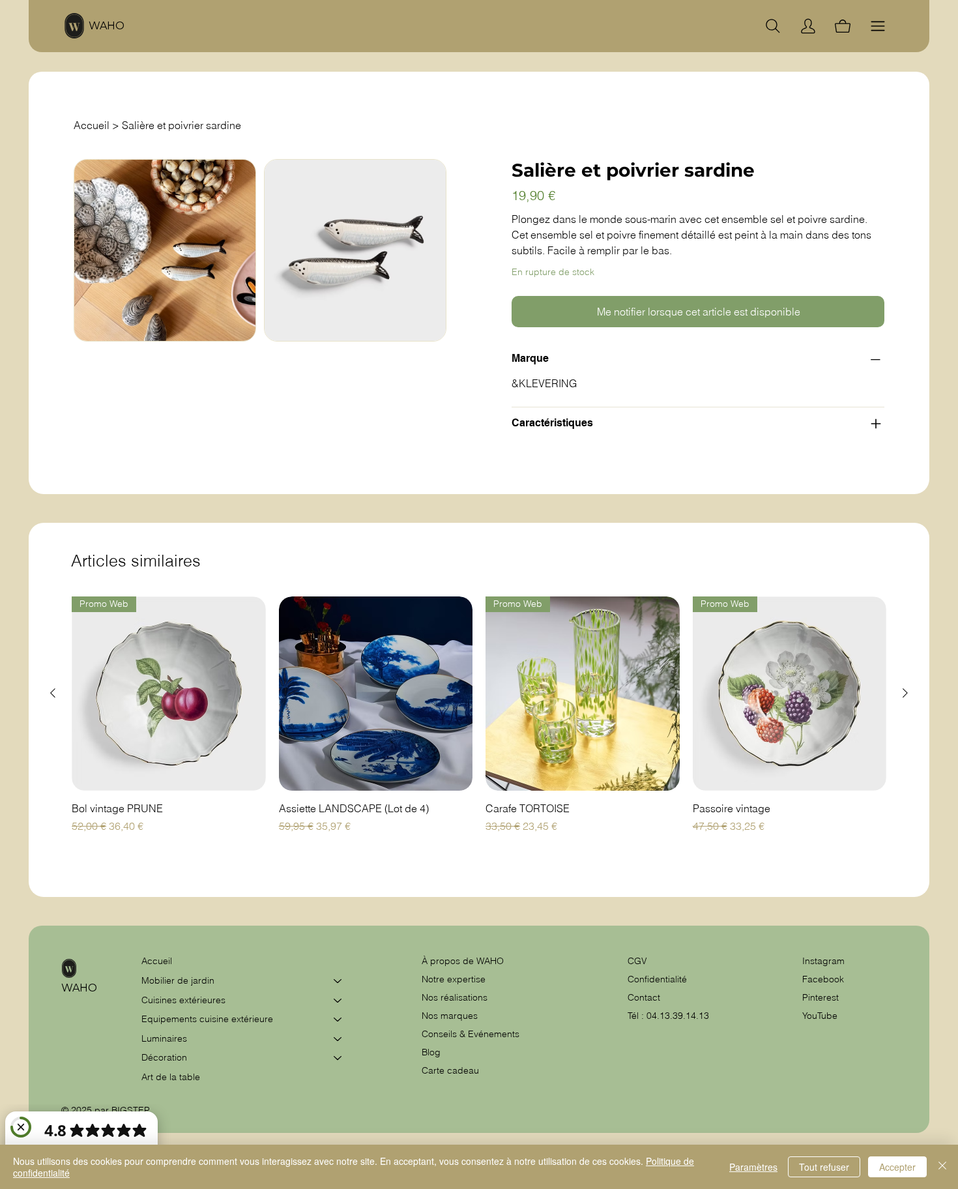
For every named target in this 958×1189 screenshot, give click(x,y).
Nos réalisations (454, 997)
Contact (644, 997)
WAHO (106, 26)
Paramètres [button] (753, 1166)
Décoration (164, 1057)
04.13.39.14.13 (677, 1015)
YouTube (819, 1015)
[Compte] (808, 26)
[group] (479, 722)
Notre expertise (454, 979)
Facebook (823, 979)
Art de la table (170, 1077)
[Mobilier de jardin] (338, 981)
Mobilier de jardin (177, 980)
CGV (639, 961)
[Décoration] (338, 1058)
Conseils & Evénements (470, 1034)
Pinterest (820, 997)
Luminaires (164, 1038)
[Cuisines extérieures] (338, 1000)
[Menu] (878, 26)
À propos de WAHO (463, 961)
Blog (431, 1052)
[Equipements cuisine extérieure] (338, 1019)
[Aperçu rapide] (376, 693)
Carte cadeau (450, 1070)
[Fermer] (942, 1167)
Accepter (897, 1166)
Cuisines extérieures (183, 1000)
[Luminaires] (338, 1039)
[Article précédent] (53, 693)
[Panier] (842, 26)
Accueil (156, 961)
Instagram (823, 961)
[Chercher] (773, 26)
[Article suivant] (905, 693)
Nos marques (450, 1015)
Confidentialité (657, 979)
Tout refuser (824, 1166)
